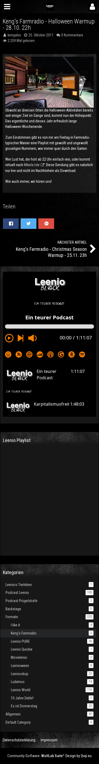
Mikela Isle (32, 165)
